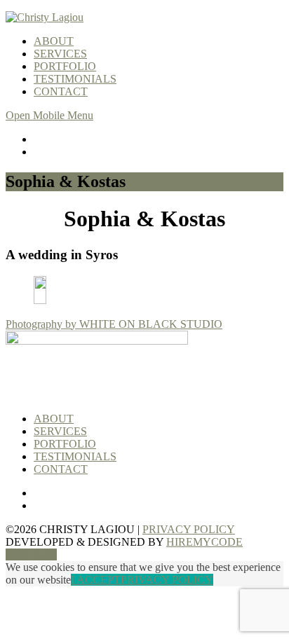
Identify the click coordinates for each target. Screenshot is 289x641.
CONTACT (61, 91)
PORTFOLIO (65, 66)
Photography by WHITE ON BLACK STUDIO (114, 324)
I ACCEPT (96, 580)
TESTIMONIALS (75, 79)
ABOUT (54, 41)
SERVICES (60, 54)
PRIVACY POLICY (188, 529)
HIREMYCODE (204, 542)
